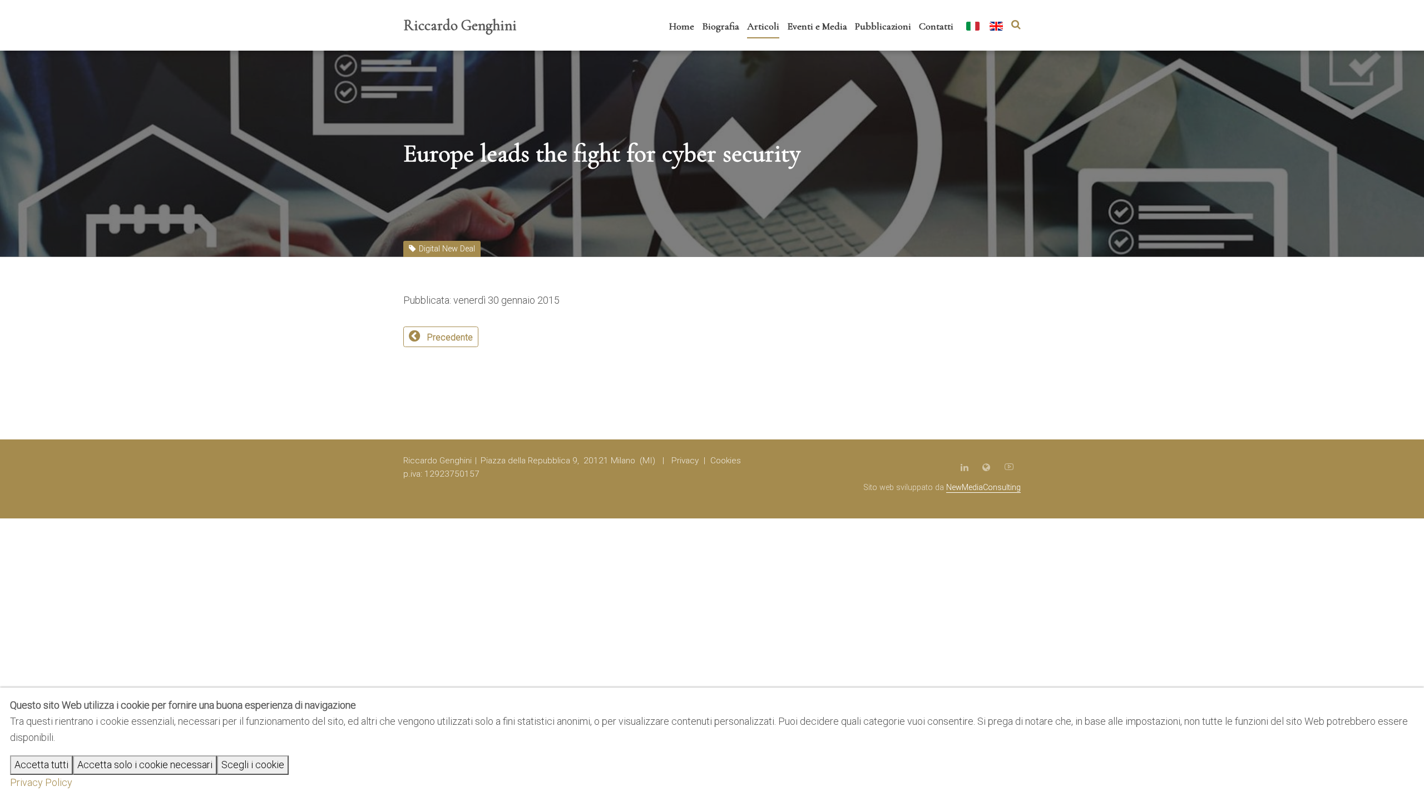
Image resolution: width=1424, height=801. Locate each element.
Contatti (936, 26)
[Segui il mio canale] (1009, 467)
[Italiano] (973, 27)
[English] (996, 27)
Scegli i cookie (252, 764)
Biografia (720, 26)
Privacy (685, 461)
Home (681, 26)
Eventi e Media (817, 26)
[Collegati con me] (964, 467)
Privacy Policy (41, 782)
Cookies (725, 461)
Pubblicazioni (883, 26)
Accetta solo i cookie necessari (144, 764)
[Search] (1016, 25)
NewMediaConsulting (983, 487)
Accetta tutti (41, 764)
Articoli (763, 26)
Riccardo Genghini (460, 25)
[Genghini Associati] (986, 467)
